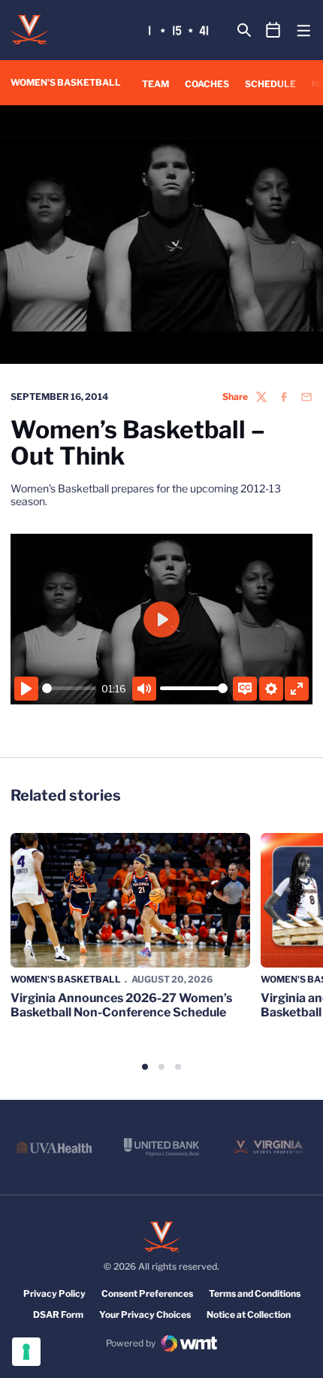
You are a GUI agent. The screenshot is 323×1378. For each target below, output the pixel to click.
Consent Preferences (147, 1293)
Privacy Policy (54, 1293)
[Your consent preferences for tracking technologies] (26, 1351)
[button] (145, 1067)
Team (155, 83)
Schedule (270, 83)
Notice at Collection (249, 1314)
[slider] (69, 688)
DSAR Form (58, 1314)
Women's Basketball (66, 979)
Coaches (207, 83)
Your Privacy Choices (145, 1314)
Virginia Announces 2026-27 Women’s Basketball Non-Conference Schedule (121, 1005)
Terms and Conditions (254, 1293)
